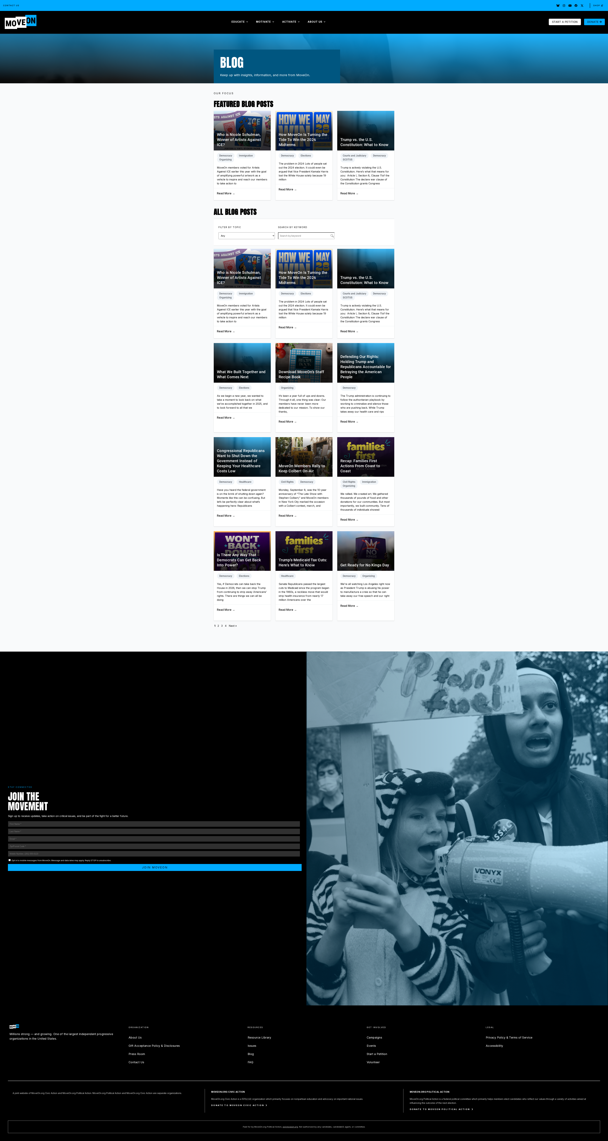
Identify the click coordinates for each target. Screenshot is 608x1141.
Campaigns (374, 1037)
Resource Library (259, 1037)
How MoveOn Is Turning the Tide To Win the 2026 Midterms (303, 139)
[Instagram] (564, 6)
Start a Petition (377, 1054)
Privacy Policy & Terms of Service (509, 1037)
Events (371, 1045)
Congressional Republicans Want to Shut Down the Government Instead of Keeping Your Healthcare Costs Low (241, 461)
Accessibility (494, 1045)
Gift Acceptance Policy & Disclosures (154, 1045)
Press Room (137, 1054)
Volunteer (373, 1062)
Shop (596, 5)
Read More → (226, 193)
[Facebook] (576, 6)
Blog (251, 1054)
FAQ (250, 1062)
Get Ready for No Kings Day (364, 565)
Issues (252, 1045)
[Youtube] (570, 6)
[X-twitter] (582, 6)
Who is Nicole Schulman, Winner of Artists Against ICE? (239, 139)
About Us (135, 1037)
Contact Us (11, 5)
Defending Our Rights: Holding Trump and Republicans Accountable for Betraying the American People (365, 366)
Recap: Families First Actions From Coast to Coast (360, 466)
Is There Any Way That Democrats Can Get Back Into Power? (239, 560)
